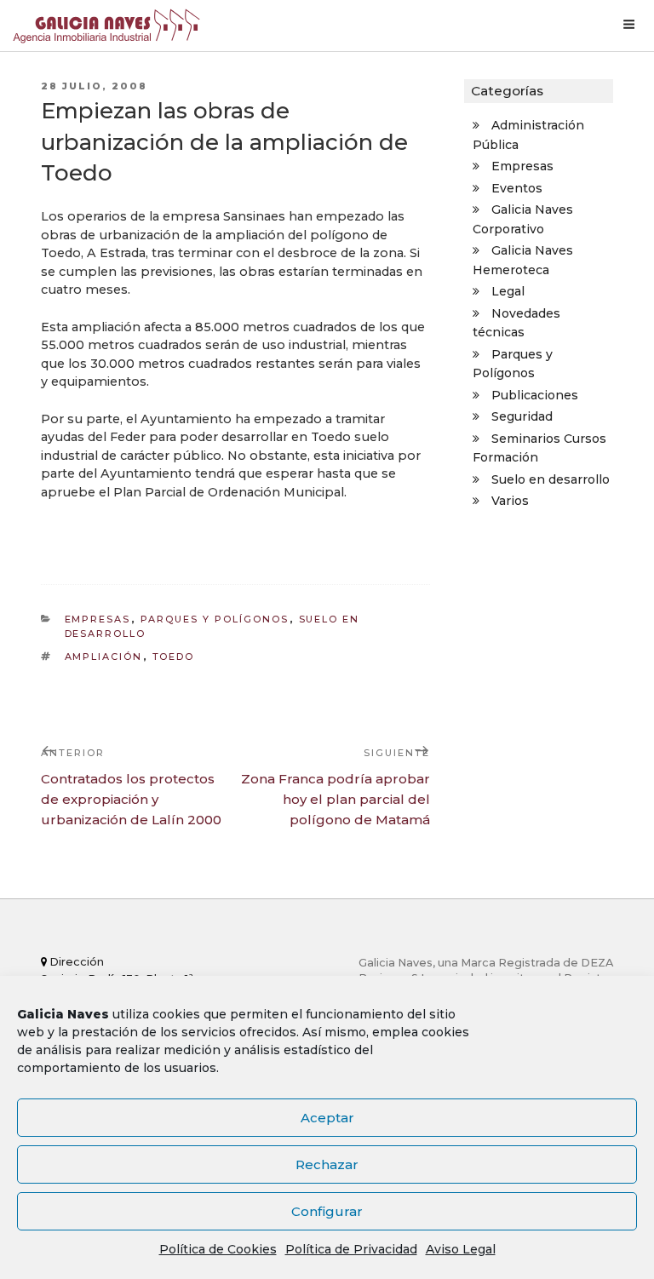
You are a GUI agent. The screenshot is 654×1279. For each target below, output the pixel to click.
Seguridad (522, 416)
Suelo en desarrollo (550, 479)
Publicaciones (534, 395)
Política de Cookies (218, 1249)
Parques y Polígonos (215, 619)
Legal (508, 291)
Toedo (173, 656)
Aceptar (327, 1118)
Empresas (98, 619)
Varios (510, 500)
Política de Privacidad (351, 1249)
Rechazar (327, 1164)
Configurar (327, 1211)
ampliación (104, 656)
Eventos (516, 188)
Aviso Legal (461, 1249)
